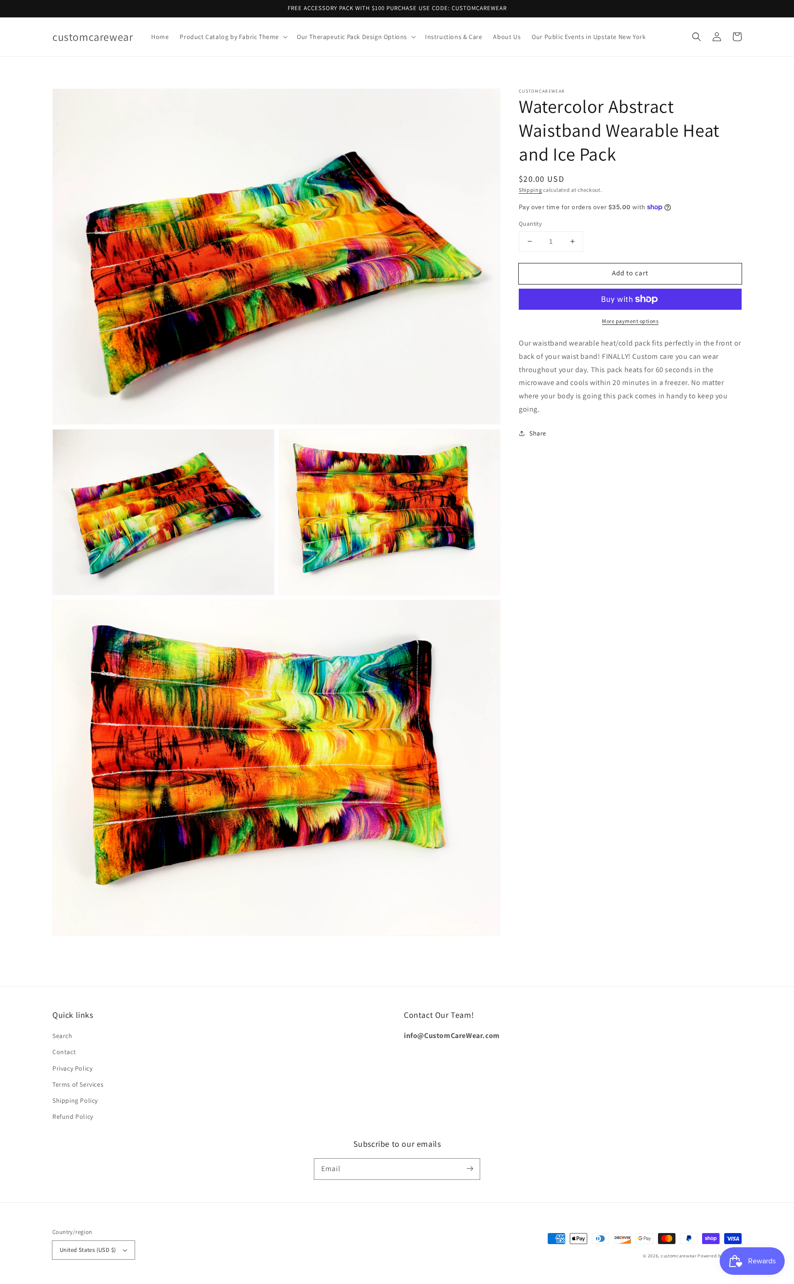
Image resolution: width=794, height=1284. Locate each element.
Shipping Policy (75, 1100)
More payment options (630, 321)
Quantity (530, 224)
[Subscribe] (469, 1169)
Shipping (530, 189)
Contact (64, 1052)
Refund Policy (72, 1116)
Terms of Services (77, 1084)
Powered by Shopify (720, 1256)
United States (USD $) (88, 1250)
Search (62, 1036)
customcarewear (679, 1256)
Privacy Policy (72, 1068)
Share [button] (537, 433)
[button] (232, 36)
